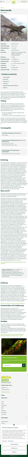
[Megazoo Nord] (14, 2)
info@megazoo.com (5, 392)
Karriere (3, 423)
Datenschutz (11, 440)
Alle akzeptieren (14, 444)
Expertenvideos (4, 421)
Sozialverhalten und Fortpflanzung (10, 85)
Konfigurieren (14, 448)
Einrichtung (5, 79)
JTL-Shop (16, 455)
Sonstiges (5, 87)
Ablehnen (14, 452)
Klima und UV (6, 81)
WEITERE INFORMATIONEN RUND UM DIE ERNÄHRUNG (13, 303)
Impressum (4, 440)
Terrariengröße (6, 77)
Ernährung (5, 83)
